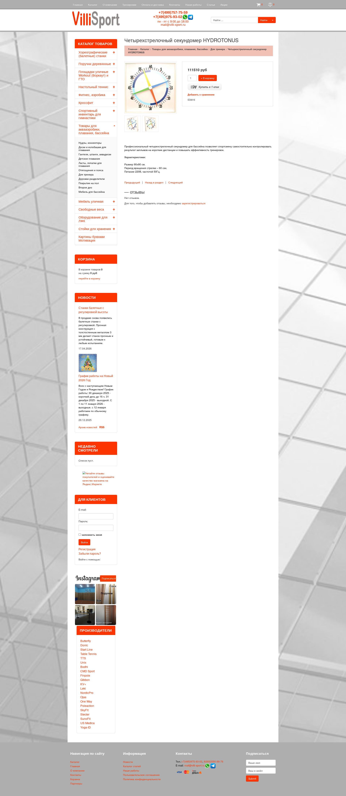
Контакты (174, 4)
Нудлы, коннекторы (90, 142)
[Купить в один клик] (205, 86)
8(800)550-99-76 (213, 761)
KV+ (83, 684)
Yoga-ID (85, 727)
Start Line (86, 649)
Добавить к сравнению (201, 94)
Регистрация (87, 549)
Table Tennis (88, 654)
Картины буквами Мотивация (92, 238)
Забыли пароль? (90, 553)
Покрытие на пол (89, 183)
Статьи (211, 4)
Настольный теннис (93, 86)
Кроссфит (86, 102)
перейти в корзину (89, 278)
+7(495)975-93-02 (167, 17)
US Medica (87, 723)
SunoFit (85, 719)
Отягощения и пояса (91, 170)
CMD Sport (87, 671)
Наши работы (193, 4)
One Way (86, 701)
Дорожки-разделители (92, 178)
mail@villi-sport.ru (173, 24)
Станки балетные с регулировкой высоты (93, 310)
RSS (101, 427)
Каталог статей (132, 766)
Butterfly (85, 641)
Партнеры (76, 783)
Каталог (92, 4)
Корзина (75, 779)
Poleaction (87, 706)
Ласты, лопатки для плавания (90, 164)
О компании (110, 4)
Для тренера (86, 174)
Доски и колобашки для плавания (92, 148)
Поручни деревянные (95, 63)
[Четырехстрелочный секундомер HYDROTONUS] (150, 87)
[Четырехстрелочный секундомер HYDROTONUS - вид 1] (132, 123)
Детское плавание (89, 158)
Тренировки (129, 4)
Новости (128, 762)
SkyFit (84, 710)
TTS (83, 658)
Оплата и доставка (153, 4)
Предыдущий (132, 182)
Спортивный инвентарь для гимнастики (90, 114)
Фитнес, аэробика (92, 94)
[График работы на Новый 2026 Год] (88, 362)
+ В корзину (207, 78)
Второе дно (85, 187)
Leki (83, 688)
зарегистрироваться (193, 203)
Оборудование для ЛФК (93, 219)
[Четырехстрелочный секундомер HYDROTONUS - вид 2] (150, 123)
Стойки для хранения (95, 228)
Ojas (83, 697)
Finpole (85, 675)
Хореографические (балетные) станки (93, 54)
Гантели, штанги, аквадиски (95, 154)
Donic (84, 645)
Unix (83, 662)
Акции (223, 4)
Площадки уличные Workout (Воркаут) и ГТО (93, 75)
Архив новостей (88, 427)
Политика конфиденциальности (142, 779)
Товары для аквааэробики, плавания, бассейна (94, 129)
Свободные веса (91, 209)
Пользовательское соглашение (141, 775)
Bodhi (84, 667)
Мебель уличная (91, 201)
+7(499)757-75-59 (173, 12)
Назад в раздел (154, 182)
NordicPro (86, 693)
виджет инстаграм (104, 622)
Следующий (175, 182)
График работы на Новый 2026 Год (96, 378)
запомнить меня (92, 534)
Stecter (84, 714)
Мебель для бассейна (92, 191)
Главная (78, 4)
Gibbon (85, 680)
